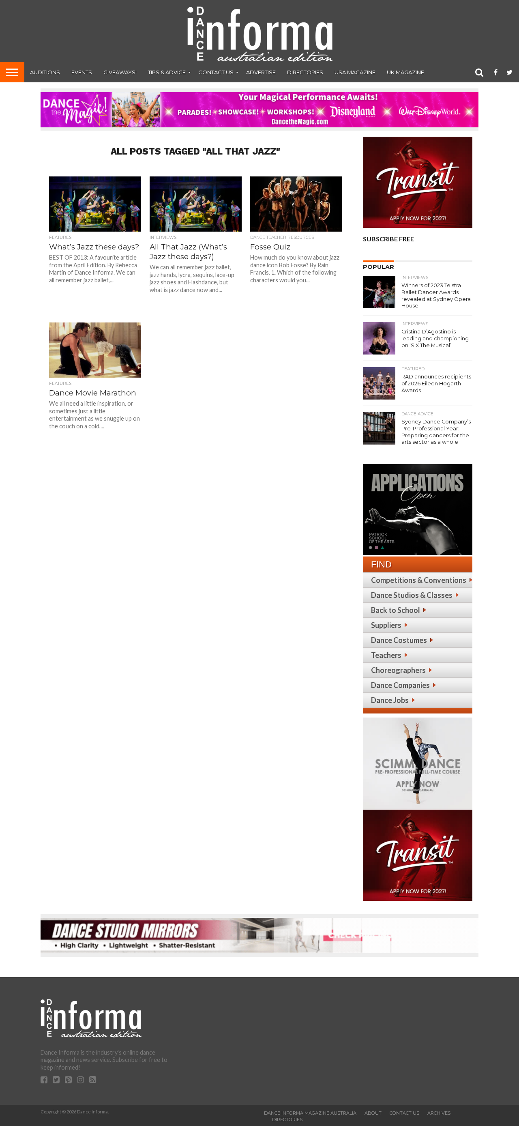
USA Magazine (355, 72)
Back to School (395, 610)
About (373, 1113)
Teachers (386, 655)
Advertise (261, 72)
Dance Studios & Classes (412, 595)
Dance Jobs (390, 700)
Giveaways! (120, 72)
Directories (305, 72)
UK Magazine (405, 72)
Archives (438, 1113)
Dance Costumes (399, 640)
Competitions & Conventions (418, 580)
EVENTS (81, 72)
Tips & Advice (167, 72)
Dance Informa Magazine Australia (310, 1113)
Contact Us (216, 72)
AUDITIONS (45, 72)
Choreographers (398, 670)
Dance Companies (400, 685)
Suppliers (386, 625)
